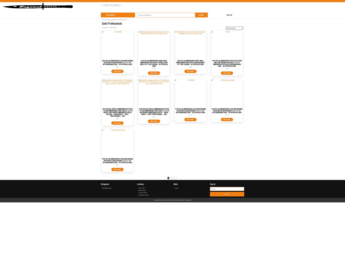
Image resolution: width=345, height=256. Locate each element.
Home (139, 254)
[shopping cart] (223, 15)
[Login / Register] (242, 15)
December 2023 (143, 195)
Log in (176, 188)
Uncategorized (106, 188)
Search (201, 15)
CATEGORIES (110, 15)
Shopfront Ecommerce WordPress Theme (166, 200)
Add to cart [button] (117, 71)
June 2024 (141, 188)
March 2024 (142, 190)
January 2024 (142, 193)
